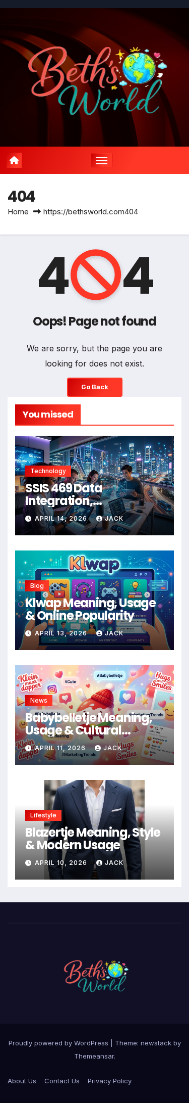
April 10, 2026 (62, 862)
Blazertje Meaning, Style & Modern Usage (92, 838)
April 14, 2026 (62, 518)
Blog (37, 585)
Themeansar (94, 1056)
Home (18, 211)
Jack (114, 518)
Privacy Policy (110, 1081)
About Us (22, 1081)
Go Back (94, 387)
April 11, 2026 (61, 748)
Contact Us (62, 1081)
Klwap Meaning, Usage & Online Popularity (90, 609)
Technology (48, 471)
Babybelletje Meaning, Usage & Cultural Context (88, 730)
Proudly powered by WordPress (59, 1043)
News (38, 700)
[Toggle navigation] (102, 160)
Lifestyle (43, 815)
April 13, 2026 (62, 633)
